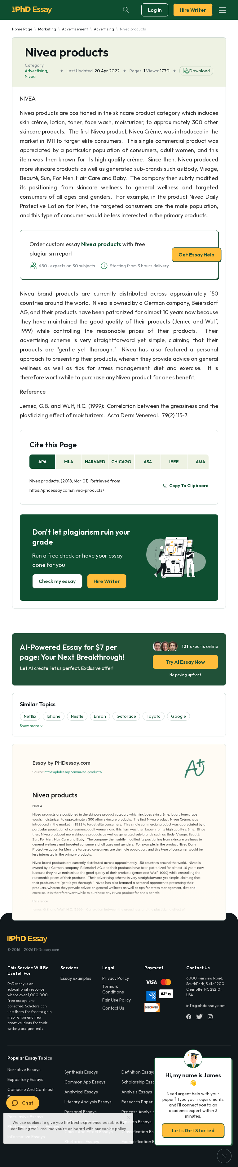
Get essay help (119, 627)
